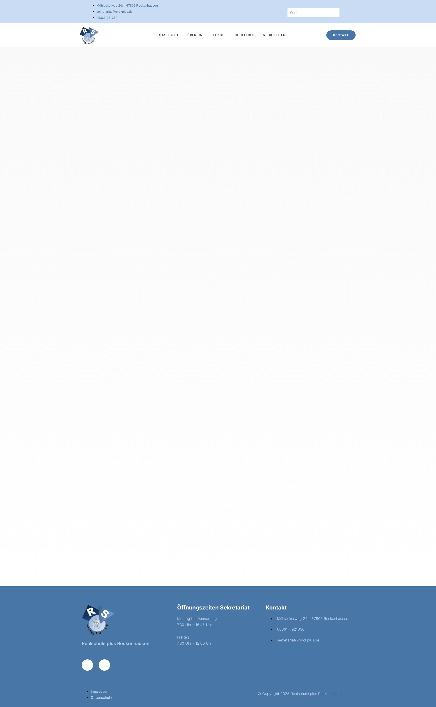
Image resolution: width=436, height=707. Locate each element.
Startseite (169, 35)
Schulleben (244, 35)
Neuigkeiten (274, 35)
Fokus (219, 35)
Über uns (196, 35)
